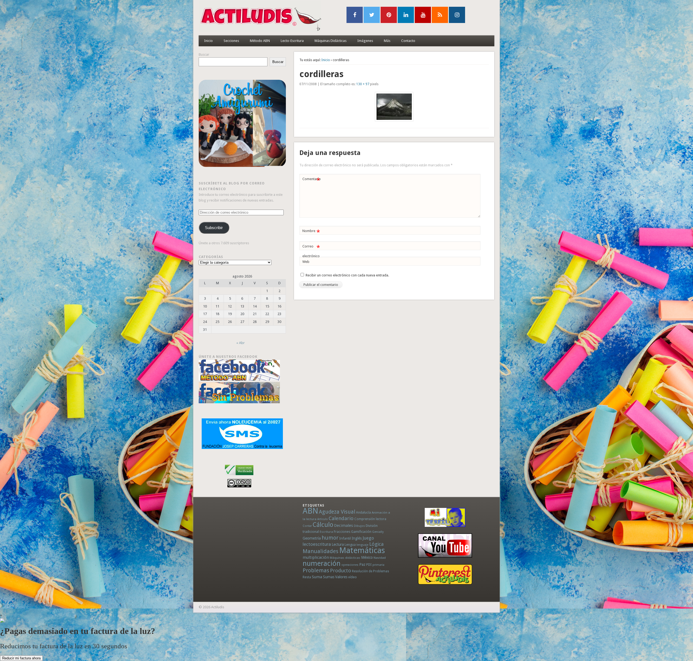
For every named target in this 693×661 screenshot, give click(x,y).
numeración (322, 563)
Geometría (312, 538)
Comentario (311, 180)
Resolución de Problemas (370, 571)
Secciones (231, 41)
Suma (317, 576)
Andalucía (363, 512)
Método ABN (260, 41)
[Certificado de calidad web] (239, 476)
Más (387, 41)
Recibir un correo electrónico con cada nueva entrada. (347, 275)
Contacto (408, 41)
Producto (340, 570)
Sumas (328, 577)
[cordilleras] (394, 106)
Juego (368, 538)
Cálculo (323, 524)
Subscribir (214, 228)
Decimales (343, 525)
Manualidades (320, 551)
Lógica (376, 544)
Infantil (345, 538)
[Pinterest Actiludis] (445, 574)
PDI (369, 565)
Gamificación (361, 532)
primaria (378, 565)
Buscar (204, 54)
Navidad (380, 558)
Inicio (208, 41)
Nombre (311, 232)
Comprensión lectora (370, 519)
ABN (310, 510)
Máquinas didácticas (345, 558)
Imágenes (365, 41)
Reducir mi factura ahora (21, 658)
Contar (307, 526)
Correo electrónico (311, 251)
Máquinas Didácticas (330, 41)
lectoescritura (317, 544)
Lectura (338, 544)
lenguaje (362, 545)
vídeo (352, 577)
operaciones (349, 565)
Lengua (350, 545)
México (367, 557)
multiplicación (316, 557)
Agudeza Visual (337, 512)
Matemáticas (362, 550)
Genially (378, 532)
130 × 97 (362, 84)
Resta (307, 577)
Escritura (326, 532)
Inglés (357, 538)
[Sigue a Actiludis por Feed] (440, 15)
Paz (362, 564)
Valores (341, 577)
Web (305, 262)
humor (330, 537)
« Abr (240, 343)
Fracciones (342, 532)
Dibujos (359, 526)
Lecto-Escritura (292, 41)
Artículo (322, 519)
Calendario (341, 518)
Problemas (316, 570)
